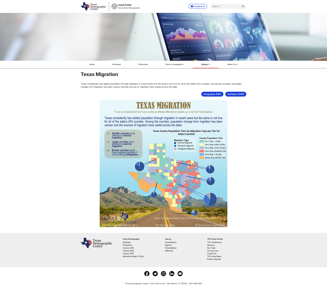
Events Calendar (214, 259)
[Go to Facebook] (147, 273)
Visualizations (170, 242)
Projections (143, 64)
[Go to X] (155, 273)
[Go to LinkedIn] (172, 273)
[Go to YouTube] (180, 273)
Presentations (171, 248)
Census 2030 (128, 248)
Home (92, 64)
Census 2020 (128, 251)
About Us (231, 64)
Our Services (212, 251)
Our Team (211, 248)
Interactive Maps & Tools (133, 256)
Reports (168, 245)
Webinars (169, 251)
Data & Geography (174, 64)
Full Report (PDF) (235, 94)
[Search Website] (243, 6)
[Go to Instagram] (164, 273)
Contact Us (211, 253)
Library (204, 64)
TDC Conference (214, 242)
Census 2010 (128, 253)
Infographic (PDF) (212, 94)
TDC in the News (214, 256)
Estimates (116, 64)
